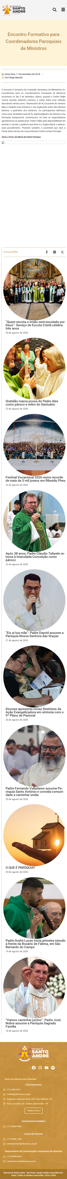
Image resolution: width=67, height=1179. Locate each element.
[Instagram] (40, 1067)
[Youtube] (46, 1067)
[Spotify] (52, 1067)
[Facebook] (33, 1067)
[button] (63, 9)
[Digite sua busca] (55, 10)
